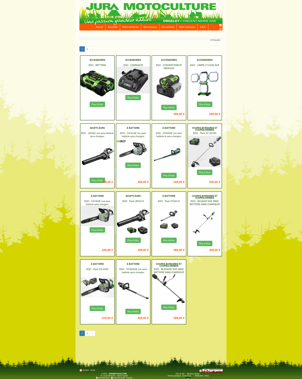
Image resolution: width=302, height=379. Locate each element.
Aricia (206, 375)
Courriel (129, 377)
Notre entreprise (130, 26)
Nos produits (168, 26)
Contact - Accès (89, 370)
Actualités (112, 26)
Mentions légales (193, 373)
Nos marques (150, 26)
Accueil (99, 26)
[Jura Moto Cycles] (212, 370)
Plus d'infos (97, 104)
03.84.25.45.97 (103, 377)
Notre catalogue (187, 26)
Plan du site (180, 373)
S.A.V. (203, 26)
